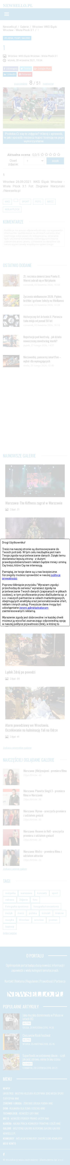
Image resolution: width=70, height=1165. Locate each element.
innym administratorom (33, 607)
